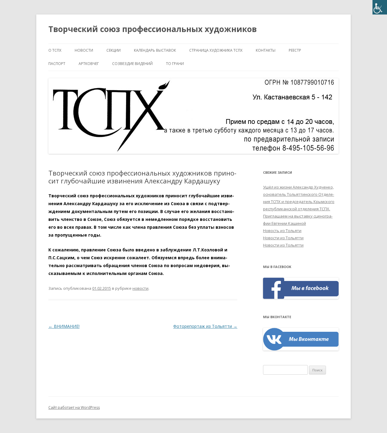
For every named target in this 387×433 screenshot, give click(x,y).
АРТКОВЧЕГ (89, 63)
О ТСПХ (54, 50)
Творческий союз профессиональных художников (152, 29)
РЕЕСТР (295, 50)
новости (84, 50)
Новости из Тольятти (283, 238)
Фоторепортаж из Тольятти (205, 326)
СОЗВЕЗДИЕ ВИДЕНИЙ (132, 63)
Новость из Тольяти (282, 230)
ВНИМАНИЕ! (64, 326)
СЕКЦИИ (113, 50)
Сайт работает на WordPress (74, 407)
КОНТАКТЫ (265, 50)
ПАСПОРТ (56, 63)
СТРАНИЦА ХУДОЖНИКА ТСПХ (215, 50)
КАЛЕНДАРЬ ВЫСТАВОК (155, 50)
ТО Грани (175, 63)
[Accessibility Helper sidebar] (379, 7)
